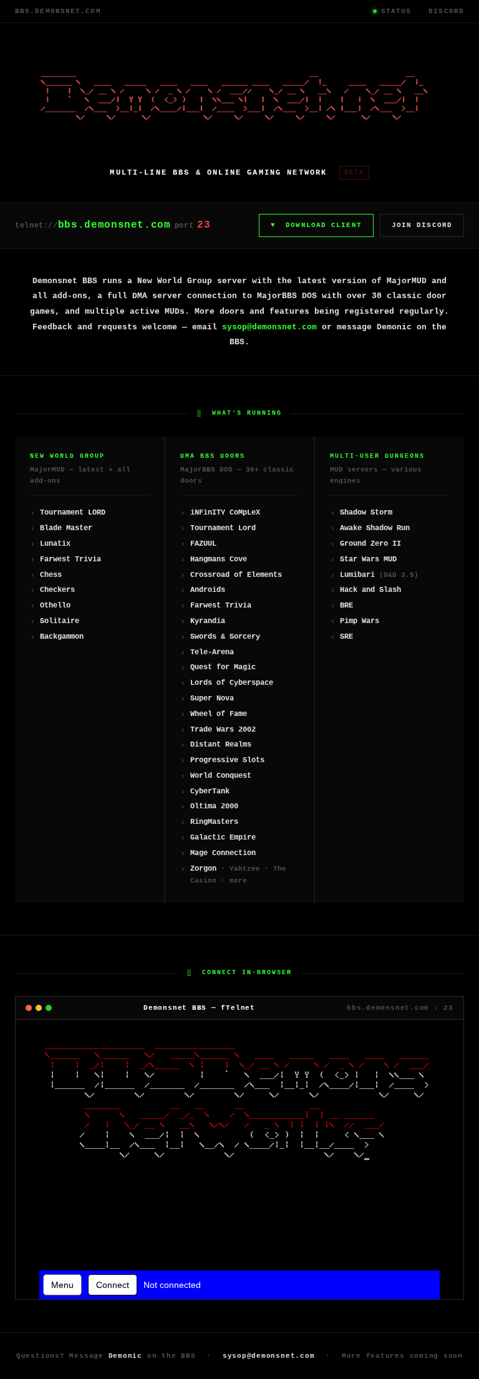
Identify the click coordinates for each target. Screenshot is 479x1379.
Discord (446, 11)
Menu (62, 1285)
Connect (112, 1285)
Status (396, 11)
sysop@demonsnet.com (269, 327)
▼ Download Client (316, 225)
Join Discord (422, 225)
